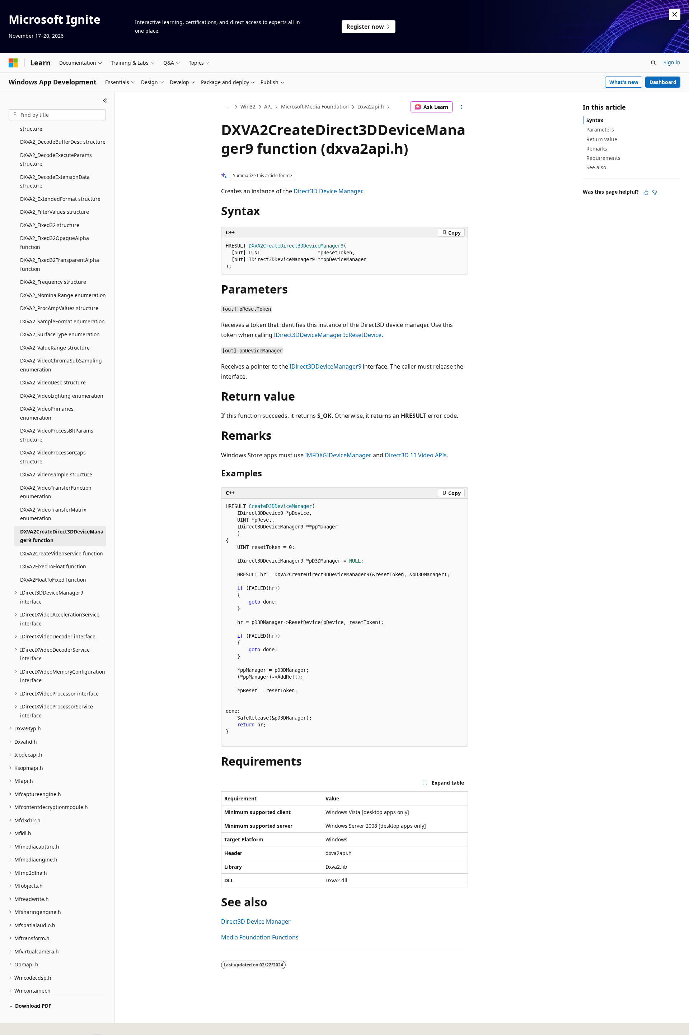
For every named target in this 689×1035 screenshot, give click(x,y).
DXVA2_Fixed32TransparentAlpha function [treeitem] (59, 264)
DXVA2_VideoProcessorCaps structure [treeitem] (53, 457)
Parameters (600, 129)
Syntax (594, 120)
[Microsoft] (13, 63)
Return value (601, 139)
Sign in (672, 62)
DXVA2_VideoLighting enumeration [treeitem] (61, 395)
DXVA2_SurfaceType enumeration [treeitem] (60, 334)
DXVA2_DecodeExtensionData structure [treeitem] (55, 181)
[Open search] (653, 62)
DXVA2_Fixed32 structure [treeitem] (49, 225)
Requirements (603, 157)
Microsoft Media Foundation (315, 106)
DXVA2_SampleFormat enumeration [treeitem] (62, 321)
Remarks (596, 148)
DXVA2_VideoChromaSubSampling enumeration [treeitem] (61, 365)
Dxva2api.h (370, 106)
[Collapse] (105, 100)
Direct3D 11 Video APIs (416, 455)
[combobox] (57, 115)
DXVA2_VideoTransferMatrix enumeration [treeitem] (53, 514)
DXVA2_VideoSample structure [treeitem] (56, 474)
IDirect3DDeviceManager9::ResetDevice (327, 335)
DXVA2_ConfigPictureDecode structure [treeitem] (54, 124)
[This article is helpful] (646, 192)
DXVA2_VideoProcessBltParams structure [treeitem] (56, 435)
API (268, 106)
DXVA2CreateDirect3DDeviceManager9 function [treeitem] (61, 536)
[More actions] (461, 107)
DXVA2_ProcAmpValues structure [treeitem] (59, 308)
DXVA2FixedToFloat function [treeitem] (53, 566)
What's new (623, 82)
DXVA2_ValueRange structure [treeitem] (55, 347)
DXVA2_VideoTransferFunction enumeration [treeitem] (56, 492)
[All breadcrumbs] (227, 107)
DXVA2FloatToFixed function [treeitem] (53, 579)
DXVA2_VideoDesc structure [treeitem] (53, 382)
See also (596, 167)
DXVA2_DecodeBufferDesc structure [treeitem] (63, 141)
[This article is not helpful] (654, 192)
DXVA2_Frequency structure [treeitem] (53, 281)
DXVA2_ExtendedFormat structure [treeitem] (60, 198)
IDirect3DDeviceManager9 (325, 366)
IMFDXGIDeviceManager (338, 455)
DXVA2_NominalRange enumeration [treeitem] (63, 295)
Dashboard (663, 82)
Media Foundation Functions (260, 937)
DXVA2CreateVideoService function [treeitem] (61, 553)
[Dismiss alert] (674, 14)
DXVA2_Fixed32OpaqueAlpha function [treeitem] (54, 242)
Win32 (248, 106)
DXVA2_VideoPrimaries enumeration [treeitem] (47, 413)
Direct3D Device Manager (328, 191)
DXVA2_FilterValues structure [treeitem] (54, 211)
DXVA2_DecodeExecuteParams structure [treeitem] (56, 159)
